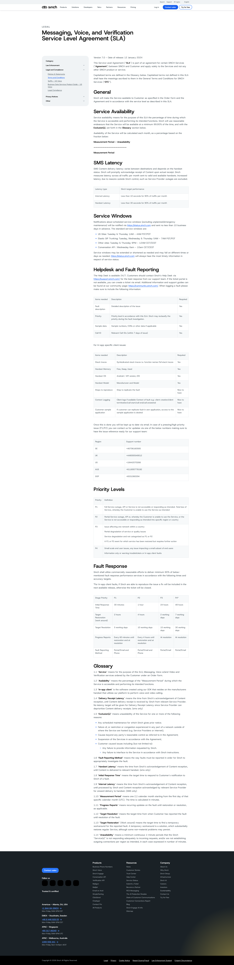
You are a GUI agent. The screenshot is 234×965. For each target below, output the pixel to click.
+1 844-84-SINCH (50, 908)
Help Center (131, 877)
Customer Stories (133, 870)
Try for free (185, 7)
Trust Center (131, 873)
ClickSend (96, 897)
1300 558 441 (48, 942)
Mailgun (96, 884)
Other (48, 101)
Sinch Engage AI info (134, 908)
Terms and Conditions (56, 77)
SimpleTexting (98, 894)
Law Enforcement (52, 65)
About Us (163, 867)
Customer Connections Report (138, 901)
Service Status (132, 880)
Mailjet (95, 887)
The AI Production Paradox (136, 894)
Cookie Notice (124, 960)
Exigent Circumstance (183, 960)
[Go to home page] (49, 7)
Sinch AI (163, 880)
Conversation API (99, 877)
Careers (163, 884)
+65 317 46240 (49, 930)
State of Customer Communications (140, 897)
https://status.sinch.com (139, 225)
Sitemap (129, 911)
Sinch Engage (98, 873)
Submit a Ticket (132, 884)
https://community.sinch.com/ (143, 285)
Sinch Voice (97, 870)
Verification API (98, 880)
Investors (163, 887)
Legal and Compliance (54, 70)
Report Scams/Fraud (141, 960)
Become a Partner (133, 887)
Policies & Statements (56, 74)
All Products (97, 908)
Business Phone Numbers (102, 867)
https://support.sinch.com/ (107, 279)
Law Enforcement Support (162, 960)
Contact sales (170, 7)
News (128, 867)
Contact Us (164, 894)
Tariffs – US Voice (55, 81)
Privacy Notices (52, 96)
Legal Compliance (55, 90)
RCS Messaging (132, 891)
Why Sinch (164, 870)
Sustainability (165, 891)
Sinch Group (165, 873)
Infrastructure (165, 877)
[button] (161, 2)
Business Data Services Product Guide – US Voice (65, 85)
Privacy (113, 960)
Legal (106, 960)
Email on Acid (98, 891)
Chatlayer (96, 901)
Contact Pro (97, 904)
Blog (128, 904)
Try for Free (164, 897)
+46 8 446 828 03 (50, 919)
